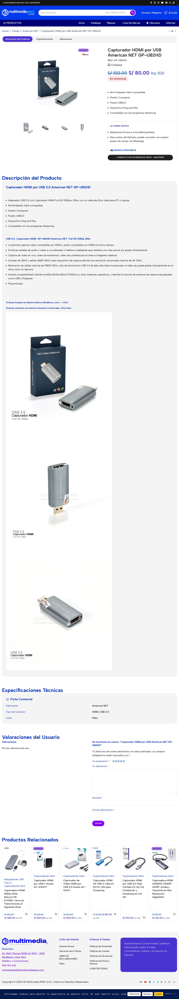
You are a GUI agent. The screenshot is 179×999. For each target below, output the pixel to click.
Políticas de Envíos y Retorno (100, 962)
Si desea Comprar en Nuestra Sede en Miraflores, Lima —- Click (37, 302)
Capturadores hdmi (14, 886)
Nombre (97, 797)
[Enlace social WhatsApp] (170, 3)
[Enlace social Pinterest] (166, 3)
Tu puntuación (101, 761)
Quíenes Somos (66, 946)
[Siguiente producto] (175, 31)
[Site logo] (18, 12)
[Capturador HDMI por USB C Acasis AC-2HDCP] (45, 859)
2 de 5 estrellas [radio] (116, 761)
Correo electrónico (103, 809)
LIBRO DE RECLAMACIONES (68, 957)
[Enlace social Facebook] (151, 3)
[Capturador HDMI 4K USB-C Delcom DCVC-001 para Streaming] (104, 859)
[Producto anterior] (169, 31)
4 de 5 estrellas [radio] (121, 761)
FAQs (62, 963)
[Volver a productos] (172, 31)
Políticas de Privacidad (101, 946)
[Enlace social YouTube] (162, 3)
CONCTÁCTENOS (98, 968)
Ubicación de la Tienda (70, 951)
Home (5, 31)
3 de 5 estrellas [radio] (118, 761)
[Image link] (25, 941)
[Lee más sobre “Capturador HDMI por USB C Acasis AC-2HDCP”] (56, 914)
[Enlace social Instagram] (158, 3)
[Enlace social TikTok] (174, 3)
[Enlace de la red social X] (155, 3)
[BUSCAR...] (132, 12)
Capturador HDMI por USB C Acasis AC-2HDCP (44, 883)
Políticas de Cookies (99, 951)
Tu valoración (100, 766)
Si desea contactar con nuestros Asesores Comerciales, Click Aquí (38, 308)
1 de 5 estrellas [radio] (113, 761)
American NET (30, 31)
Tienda (15, 31)
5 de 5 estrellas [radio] (123, 761)
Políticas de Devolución (101, 956)
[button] (26, 914)
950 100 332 (9, 965)
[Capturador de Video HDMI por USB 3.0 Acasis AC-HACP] (74, 859)
